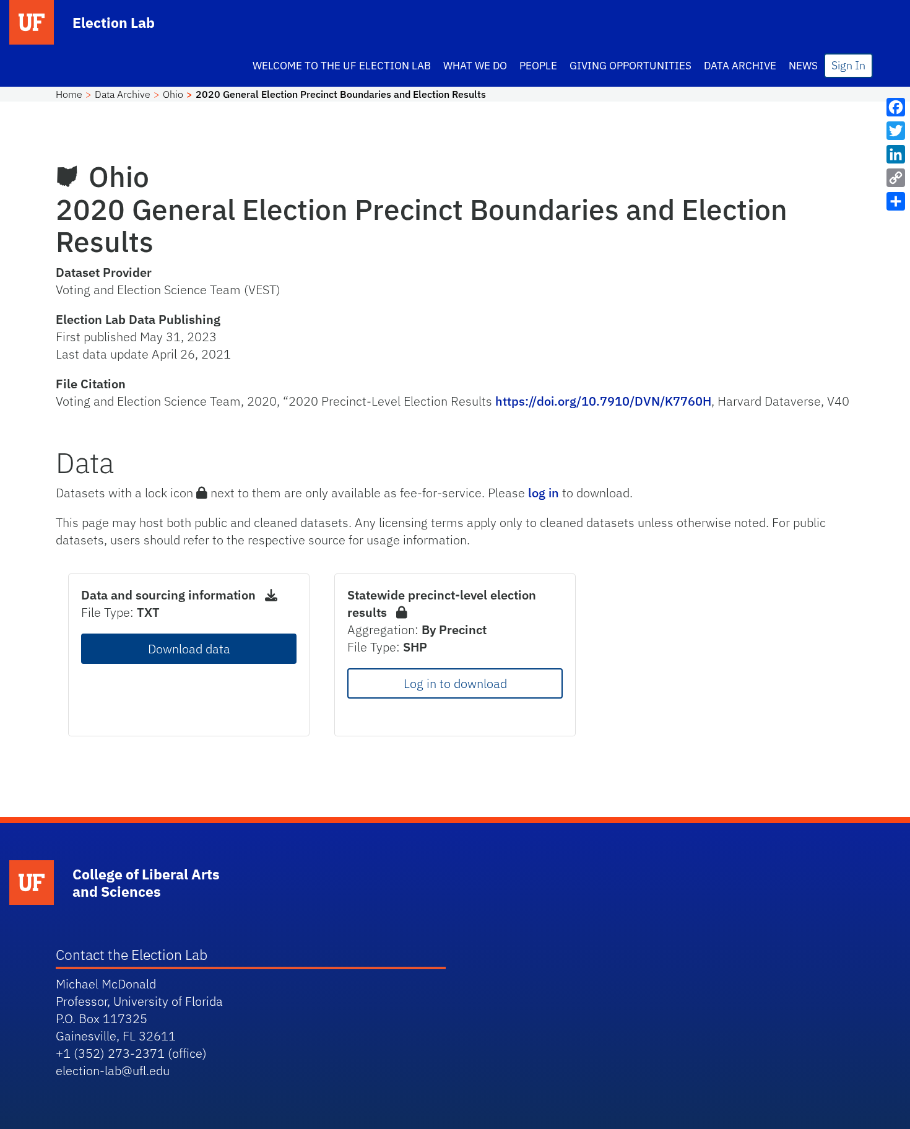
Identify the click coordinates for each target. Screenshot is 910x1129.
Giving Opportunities (630, 65)
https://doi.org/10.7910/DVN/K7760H (603, 401)
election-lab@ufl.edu (113, 1070)
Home (69, 94)
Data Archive (740, 65)
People (538, 65)
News (803, 65)
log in (543, 492)
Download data (189, 648)
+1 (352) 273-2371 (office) (131, 1053)
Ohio (173, 94)
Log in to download (455, 683)
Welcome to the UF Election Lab (342, 65)
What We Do (475, 65)
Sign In (848, 65)
